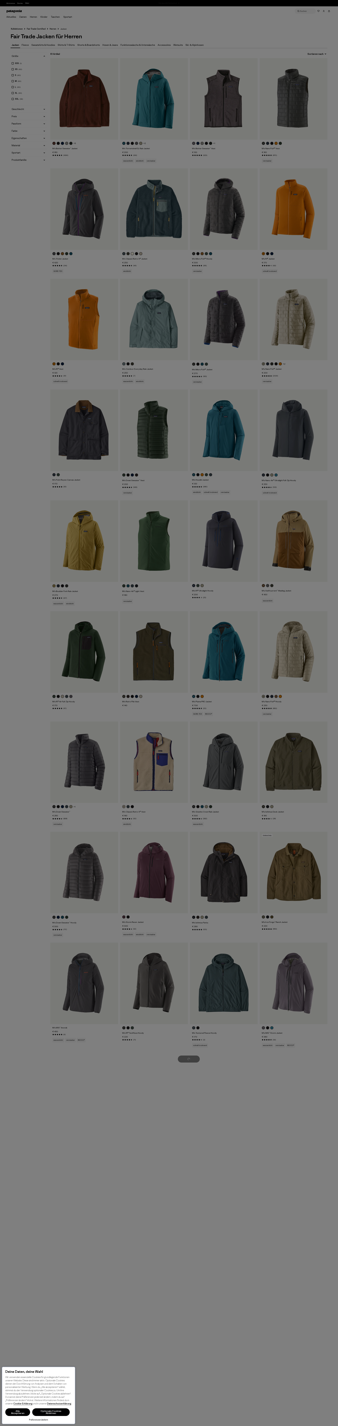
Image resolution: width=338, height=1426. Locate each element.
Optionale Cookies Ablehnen (51, 1412)
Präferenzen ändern (38, 1419)
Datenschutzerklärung (59, 1403)
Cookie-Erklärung (22, 1403)
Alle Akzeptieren (18, 1412)
